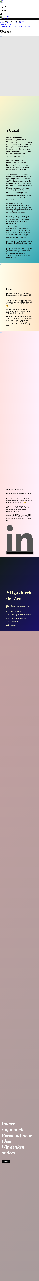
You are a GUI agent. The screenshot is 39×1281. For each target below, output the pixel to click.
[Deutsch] (3, 3)
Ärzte (10, 26)
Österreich (3, 25)
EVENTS (23, 21)
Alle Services (4, 26)
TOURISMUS (4, 23)
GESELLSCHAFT (16, 23)
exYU (9, 25)
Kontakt (6, 1161)
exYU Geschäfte (18, 26)
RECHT (29, 21)
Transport (27, 26)
